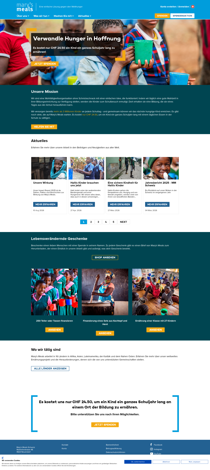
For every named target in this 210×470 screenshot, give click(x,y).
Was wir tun (40, 15)
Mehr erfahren (46, 204)
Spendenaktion (182, 15)
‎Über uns (22, 15)
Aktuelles (83, 15)
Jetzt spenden (45, 63)
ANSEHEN (54, 329)
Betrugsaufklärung (114, 448)
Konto (64, 448)
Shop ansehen (105, 257)
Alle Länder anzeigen (50, 368)
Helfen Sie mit (44, 126)
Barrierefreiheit (112, 445)
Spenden (162, 15)
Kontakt (65, 445)
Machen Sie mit (63, 15)
